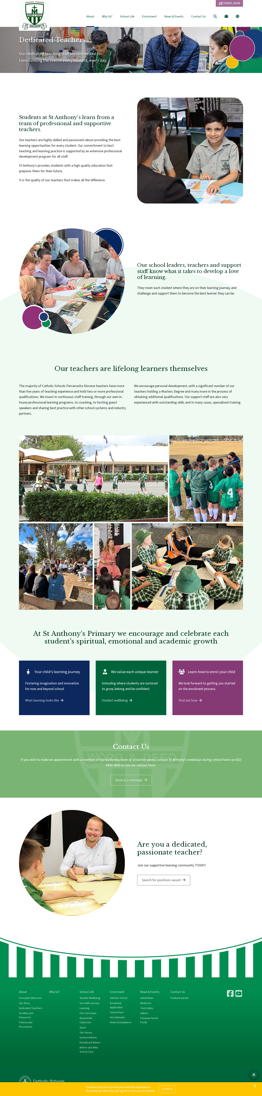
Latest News (146, 998)
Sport (83, 1028)
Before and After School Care (89, 1050)
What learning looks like (42, 700)
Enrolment (149, 16)
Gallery (144, 1013)
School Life (127, 16)
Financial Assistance (120, 1022)
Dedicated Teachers (30, 1008)
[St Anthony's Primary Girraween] (239, 993)
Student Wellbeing (90, 998)
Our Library (86, 1033)
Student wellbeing (115, 700)
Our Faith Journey (89, 1003)
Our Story (24, 1003)
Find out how (188, 700)
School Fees (117, 1012)
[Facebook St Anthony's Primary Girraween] (231, 993)
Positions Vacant (179, 998)
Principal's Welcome (30, 998)
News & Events (174, 16)
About (90, 16)
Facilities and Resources (26, 1015)
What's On (145, 1003)
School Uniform (88, 1038)
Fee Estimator (117, 1017)
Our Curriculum (88, 1013)
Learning (84, 1008)
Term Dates (146, 1008)
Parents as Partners (90, 1043)
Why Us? (107, 16)
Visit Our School (118, 998)
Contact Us (198, 16)
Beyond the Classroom (86, 1020)
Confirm (167, 1089)
